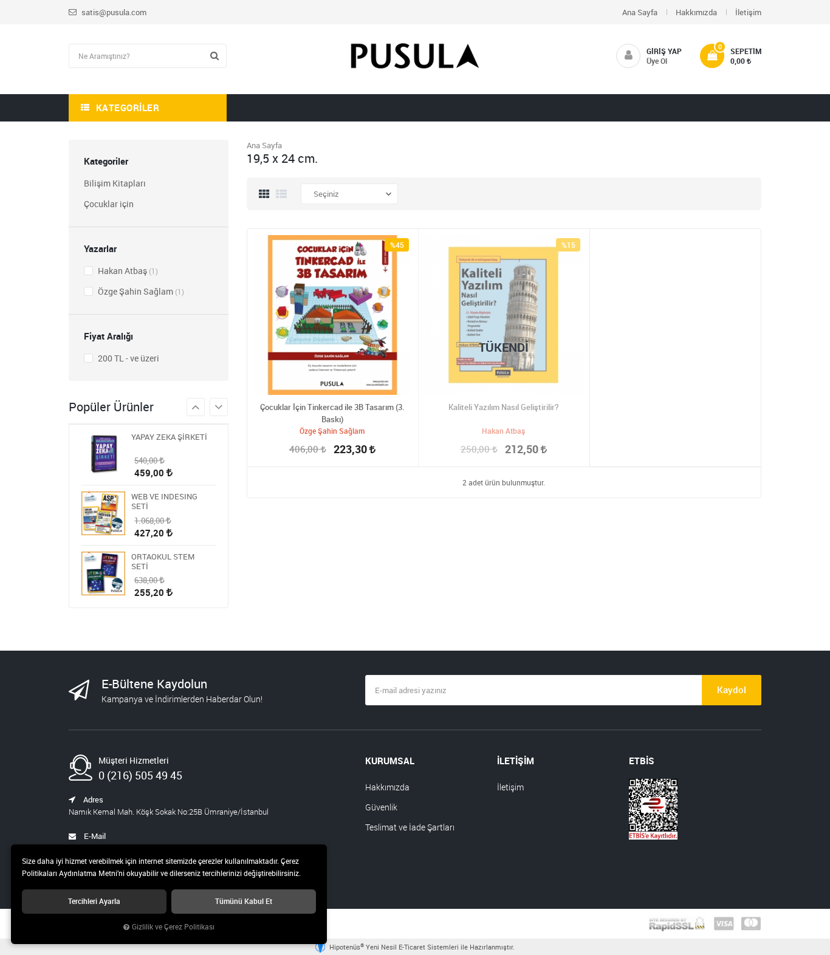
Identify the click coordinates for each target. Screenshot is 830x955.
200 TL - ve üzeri (127, 358)
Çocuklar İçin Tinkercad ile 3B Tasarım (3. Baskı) (332, 413)
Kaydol (731, 689)
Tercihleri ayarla (94, 901)
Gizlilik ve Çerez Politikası (173, 926)
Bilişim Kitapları (115, 183)
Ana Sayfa (639, 12)
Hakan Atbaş (127, 270)
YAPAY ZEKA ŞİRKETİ (169, 437)
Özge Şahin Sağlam (140, 291)
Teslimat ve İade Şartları (409, 827)
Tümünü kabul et (243, 901)
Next (196, 407)
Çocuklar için (109, 204)
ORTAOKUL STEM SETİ (162, 561)
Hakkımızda (696, 12)
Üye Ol (657, 61)
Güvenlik (381, 807)
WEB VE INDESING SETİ (164, 501)
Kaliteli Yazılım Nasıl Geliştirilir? (503, 407)
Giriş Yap (664, 51)
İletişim (748, 12)
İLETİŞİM (515, 761)
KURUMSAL (389, 761)
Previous (219, 407)
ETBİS (641, 761)
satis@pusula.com (113, 12)
